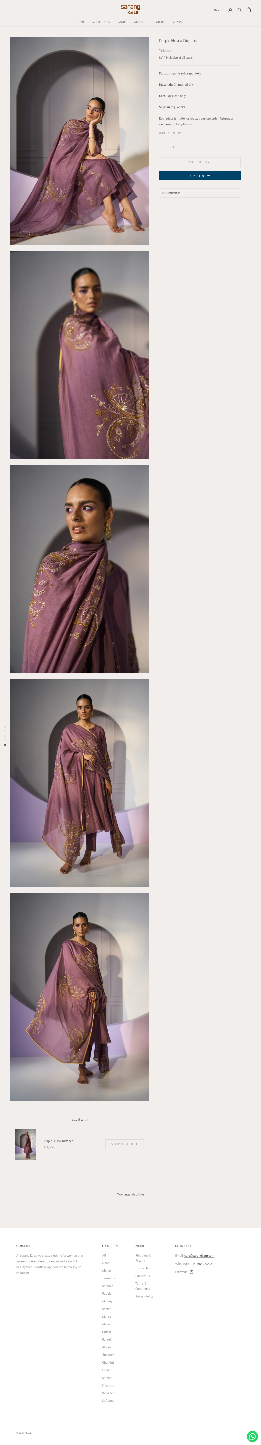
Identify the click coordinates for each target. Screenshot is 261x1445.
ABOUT (138, 21)
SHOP (122, 21)
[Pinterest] (179, 133)
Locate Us (141, 1268)
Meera (106, 1324)
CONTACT (179, 21)
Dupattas (108, 1385)
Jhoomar (108, 1354)
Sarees (106, 1378)
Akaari (106, 1347)
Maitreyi (107, 1301)
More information (171, 193)
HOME (80, 21)
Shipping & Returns (143, 1258)
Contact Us (142, 1276)
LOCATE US (158, 21)
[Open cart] (249, 9)
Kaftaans (108, 1400)
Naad (106, 1263)
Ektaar (106, 1370)
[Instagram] (191, 1272)
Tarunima (108, 1278)
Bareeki (107, 1339)
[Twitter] (174, 133)
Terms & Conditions (142, 1286)
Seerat (106, 1309)
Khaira (106, 1270)
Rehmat (107, 1286)
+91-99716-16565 (201, 1263)
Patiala (107, 1293)
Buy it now (199, 175)
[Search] (240, 10)
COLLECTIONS (101, 21)
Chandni (108, 1362)
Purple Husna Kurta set (58, 1141)
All (104, 1255)
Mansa (106, 1316)
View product (124, 1144)
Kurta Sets (109, 1393)
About (139, 1246)
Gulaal (106, 1332)
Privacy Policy (144, 1296)
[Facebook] (169, 133)
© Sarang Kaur (23, 1433)
